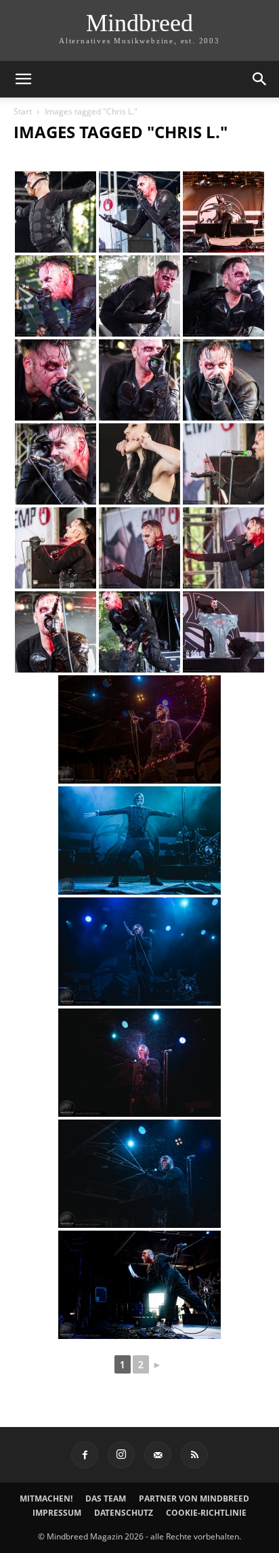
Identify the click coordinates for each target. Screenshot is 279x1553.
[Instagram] (121, 1454)
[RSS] (194, 1454)
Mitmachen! (46, 1498)
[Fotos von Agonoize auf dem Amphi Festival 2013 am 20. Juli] (55, 212)
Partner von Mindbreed (194, 1498)
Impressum (57, 1512)
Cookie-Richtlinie (206, 1512)
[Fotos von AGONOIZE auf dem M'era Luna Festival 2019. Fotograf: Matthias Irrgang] (139, 729)
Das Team (105, 1498)
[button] (23, 79)
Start (23, 111)
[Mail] (157, 1454)
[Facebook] (84, 1454)
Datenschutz (123, 1512)
